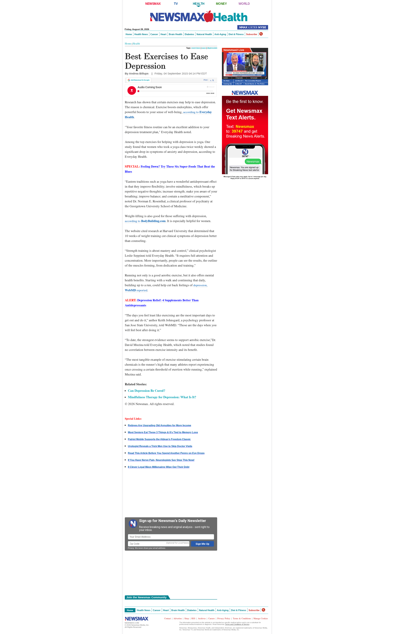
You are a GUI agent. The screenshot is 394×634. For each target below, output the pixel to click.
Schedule (253, 78)
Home (129, 34)
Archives (202, 618)
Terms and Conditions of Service (237, 624)
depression (212, 48)
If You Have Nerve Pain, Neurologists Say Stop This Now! (161, 460)
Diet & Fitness (236, 34)
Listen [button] (225, 78)
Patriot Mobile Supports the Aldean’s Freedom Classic (159, 439)
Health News (141, 34)
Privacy (131, 548)
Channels (239, 78)
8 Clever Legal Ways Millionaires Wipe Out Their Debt (158, 467)
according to (145, 221)
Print (205, 80)
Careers (211, 618)
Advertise (177, 618)
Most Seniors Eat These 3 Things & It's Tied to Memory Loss (163, 432)
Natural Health (204, 34)
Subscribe (251, 34)
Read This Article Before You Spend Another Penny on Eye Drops (166, 453)
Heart (163, 34)
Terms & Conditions (242, 618)
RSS (193, 618)
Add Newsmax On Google (140, 80)
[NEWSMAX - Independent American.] (199, 16)
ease (204, 48)
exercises (195, 48)
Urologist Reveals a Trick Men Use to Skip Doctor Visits (160, 446)
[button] (261, 34)
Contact (167, 618)
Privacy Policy (223, 618)
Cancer (154, 34)
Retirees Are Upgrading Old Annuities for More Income (159, 425)
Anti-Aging (220, 34)
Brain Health (175, 34)
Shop (186, 618)
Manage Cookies (260, 618)
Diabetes (189, 34)
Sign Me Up (202, 543)
